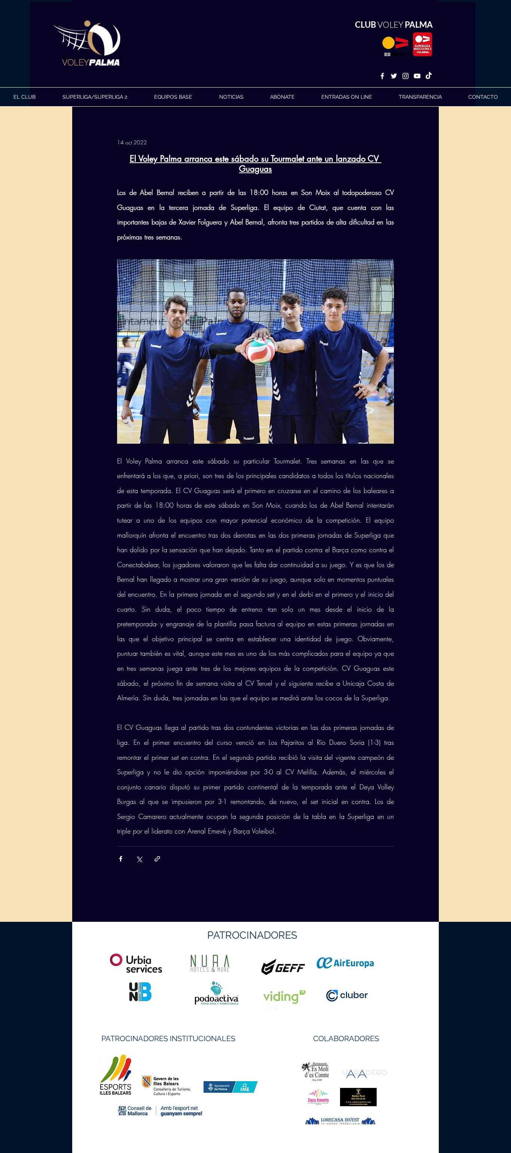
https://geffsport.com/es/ (229, 994)
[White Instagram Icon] (405, 76)
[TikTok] (429, 76)
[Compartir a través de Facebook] (120, 858)
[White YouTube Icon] (417, 76)
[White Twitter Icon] (394, 76)
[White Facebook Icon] (382, 76)
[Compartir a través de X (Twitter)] (139, 858)
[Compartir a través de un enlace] (157, 858)
